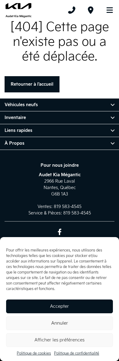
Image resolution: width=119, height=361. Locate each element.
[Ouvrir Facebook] (59, 232)
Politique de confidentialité (76, 353)
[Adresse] (90, 10)
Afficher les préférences (59, 340)
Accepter (59, 306)
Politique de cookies (34, 353)
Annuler (59, 323)
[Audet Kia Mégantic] (18, 10)
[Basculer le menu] (107, 10)
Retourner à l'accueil (32, 84)
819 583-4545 (67, 206)
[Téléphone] (71, 10)
